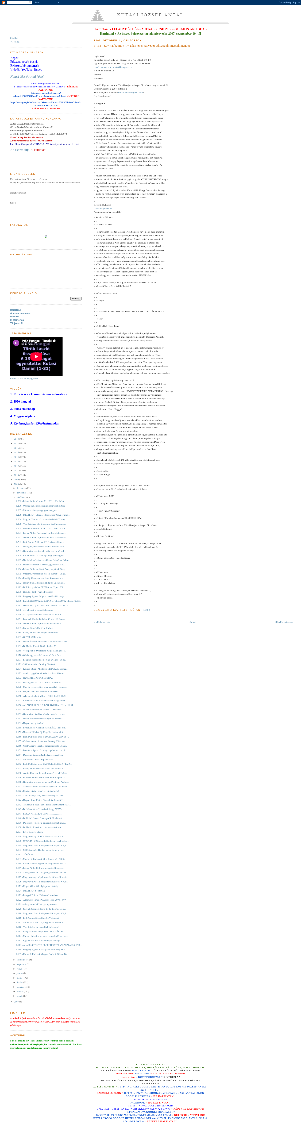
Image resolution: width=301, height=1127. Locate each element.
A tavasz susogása (20, 313)
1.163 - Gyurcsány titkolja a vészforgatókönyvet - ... (40, 714)
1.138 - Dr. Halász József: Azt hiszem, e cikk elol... (39, 827)
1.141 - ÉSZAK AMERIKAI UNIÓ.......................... (38, 813)
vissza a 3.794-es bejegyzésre (24, 378)
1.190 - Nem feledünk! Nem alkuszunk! (34, 591)
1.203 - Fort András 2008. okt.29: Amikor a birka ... (40, 541)
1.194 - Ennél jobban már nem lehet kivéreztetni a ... (40, 578)
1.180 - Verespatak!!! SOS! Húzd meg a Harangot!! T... (41, 650)
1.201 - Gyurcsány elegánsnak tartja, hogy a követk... (41, 551)
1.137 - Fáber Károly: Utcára (29, 831)
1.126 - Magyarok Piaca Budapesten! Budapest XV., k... (42, 881)
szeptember (22, 959)
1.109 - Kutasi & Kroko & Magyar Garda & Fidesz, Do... (42, 954)
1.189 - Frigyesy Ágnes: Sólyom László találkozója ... (41, 596)
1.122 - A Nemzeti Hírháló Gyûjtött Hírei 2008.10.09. (41, 899)
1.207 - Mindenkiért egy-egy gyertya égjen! (36, 510)
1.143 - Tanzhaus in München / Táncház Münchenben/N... (43, 804)
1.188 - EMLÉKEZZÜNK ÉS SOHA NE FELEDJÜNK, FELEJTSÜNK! (48, 600)
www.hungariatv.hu (103, 208)
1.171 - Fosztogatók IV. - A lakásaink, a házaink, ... (40, 682)
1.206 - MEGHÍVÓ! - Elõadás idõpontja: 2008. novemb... (43, 514)
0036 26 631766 (141, 1070)
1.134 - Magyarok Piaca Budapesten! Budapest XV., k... (42, 845)
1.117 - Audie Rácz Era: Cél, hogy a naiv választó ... (40, 922)
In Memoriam (17, 320)
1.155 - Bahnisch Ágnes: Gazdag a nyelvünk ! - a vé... (41, 750)
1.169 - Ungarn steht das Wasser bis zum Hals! (37, 691)
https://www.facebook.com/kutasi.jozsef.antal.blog (164, 1093)
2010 (16, 475)
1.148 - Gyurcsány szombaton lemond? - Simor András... (42, 782)
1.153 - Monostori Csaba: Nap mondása (34, 759)
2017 (16, 443)
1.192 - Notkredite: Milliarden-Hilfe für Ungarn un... (40, 582)
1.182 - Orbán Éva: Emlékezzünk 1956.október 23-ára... (42, 641)
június (20, 973)
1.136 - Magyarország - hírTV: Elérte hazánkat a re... (40, 836)
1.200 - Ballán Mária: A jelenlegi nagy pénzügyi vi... (41, 555)
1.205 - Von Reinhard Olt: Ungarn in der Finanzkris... (41, 523)
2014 (16, 456)
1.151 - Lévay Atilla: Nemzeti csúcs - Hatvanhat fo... (40, 768)
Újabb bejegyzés (102, 621)
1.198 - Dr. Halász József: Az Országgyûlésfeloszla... (40, 564)
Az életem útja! (20, 150)
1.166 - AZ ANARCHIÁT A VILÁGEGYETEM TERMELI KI (44, 705)
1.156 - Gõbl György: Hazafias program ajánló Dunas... (41, 745)
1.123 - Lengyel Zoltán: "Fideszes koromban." (37, 895)
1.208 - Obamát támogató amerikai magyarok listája (40, 505)
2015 (16, 452)
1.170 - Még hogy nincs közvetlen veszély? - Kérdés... (41, 686)
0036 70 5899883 (143, 1074)
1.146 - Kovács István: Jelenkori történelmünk (38, 791)
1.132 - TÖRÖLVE (24, 854)
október (21, 497)
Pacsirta (14, 316)
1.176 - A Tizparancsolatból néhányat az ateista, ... (39, 614)
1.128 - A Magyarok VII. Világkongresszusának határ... (41, 872)
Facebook (137, 1102)
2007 (16, 1001)
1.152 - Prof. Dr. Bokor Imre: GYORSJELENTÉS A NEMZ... (44, 763)
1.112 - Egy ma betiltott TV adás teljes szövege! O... (40, 940)
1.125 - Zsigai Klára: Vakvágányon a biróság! (37, 886)
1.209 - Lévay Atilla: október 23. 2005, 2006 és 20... (40, 501)
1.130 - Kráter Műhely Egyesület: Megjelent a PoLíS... (41, 863)
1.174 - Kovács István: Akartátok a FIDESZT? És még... (42, 668)
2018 (16, 438)
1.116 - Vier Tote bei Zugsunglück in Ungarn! (37, 926)
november (22, 492)
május (20, 977)
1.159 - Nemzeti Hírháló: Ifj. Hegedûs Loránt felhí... (40, 732)
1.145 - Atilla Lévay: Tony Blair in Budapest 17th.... (40, 795)
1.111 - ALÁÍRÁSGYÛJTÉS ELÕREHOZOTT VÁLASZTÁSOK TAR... (49, 945)
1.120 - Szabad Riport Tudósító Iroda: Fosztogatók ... (41, 908)
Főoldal (192, 621)
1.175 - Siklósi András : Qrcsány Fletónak (35, 664)
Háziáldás (15, 309)
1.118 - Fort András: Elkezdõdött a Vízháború (37, 917)
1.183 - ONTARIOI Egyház (28, 637)
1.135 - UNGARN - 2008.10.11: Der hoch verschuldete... (42, 840)
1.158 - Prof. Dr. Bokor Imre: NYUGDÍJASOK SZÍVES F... (42, 736)
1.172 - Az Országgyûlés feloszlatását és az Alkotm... (40, 673)
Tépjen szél (16, 323)
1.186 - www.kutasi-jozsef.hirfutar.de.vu (34, 609)
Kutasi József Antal (150, 15)
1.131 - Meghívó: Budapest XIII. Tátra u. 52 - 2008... (40, 858)
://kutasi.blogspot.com (153, 1100)
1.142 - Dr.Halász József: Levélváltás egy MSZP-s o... (41, 809)
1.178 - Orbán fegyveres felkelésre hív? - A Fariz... (39, 655)
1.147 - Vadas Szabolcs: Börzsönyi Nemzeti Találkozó (41, 786)
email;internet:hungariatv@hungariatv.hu (113, 67)
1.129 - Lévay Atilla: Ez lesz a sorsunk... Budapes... (40, 868)
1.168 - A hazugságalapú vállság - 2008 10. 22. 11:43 (41, 695)
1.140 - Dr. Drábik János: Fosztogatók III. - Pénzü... (40, 818)
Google (132, 1096)
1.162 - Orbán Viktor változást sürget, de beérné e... (40, 718)
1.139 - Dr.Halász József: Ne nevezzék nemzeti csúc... (41, 822)
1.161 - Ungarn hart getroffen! (30, 723)
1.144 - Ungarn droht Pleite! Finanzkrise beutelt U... (40, 800)
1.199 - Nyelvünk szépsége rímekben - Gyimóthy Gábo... (42, 560)
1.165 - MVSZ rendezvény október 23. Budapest (38, 709)
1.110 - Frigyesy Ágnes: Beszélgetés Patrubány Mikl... (41, 949)
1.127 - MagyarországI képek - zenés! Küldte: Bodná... (41, 877)
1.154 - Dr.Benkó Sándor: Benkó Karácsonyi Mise (39, 754)
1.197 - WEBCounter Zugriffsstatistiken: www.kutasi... (41, 537)
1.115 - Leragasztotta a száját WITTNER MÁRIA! (39, 931)
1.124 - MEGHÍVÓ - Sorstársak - (31, 890)
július (20, 968)
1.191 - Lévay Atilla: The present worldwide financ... (40, 532)
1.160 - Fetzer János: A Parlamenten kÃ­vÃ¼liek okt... (41, 727)
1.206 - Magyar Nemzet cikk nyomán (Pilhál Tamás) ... (41, 519)
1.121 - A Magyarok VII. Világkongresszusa (36, 904)
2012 (16, 466)
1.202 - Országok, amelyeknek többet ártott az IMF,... (41, 546)
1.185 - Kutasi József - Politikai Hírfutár (34, 628)
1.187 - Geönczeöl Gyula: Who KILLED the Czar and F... (42, 605)
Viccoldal (15, 41)
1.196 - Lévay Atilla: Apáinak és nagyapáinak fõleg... (41, 569)
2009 (16, 479)
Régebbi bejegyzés (284, 621)
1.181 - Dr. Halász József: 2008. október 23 (36, 646)
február (20, 991)
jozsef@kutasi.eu (151, 1077)
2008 (16, 484)
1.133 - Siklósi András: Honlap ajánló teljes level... (40, 849)
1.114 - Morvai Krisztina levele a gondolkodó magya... (42, 935)
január (20, 995)
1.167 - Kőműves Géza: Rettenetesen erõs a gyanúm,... (41, 700)
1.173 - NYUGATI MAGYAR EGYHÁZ (34, 677)
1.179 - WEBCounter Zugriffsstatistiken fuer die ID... (41, 623)
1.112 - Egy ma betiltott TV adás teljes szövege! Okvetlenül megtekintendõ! (142, 45)
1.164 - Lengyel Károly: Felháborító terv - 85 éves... (40, 618)
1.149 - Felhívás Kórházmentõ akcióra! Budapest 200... (42, 777)
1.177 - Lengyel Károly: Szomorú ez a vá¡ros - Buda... (41, 659)
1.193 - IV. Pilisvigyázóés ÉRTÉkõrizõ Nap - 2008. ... (41, 587)
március (21, 986)
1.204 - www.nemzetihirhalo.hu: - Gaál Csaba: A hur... (41, 528)
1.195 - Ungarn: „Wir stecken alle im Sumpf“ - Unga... (41, 573)
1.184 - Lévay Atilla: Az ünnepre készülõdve (37, 632)
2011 (16, 470)
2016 (16, 447)
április (20, 982)
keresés (144, 1096)
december (21, 488)
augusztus (22, 964)
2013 (16, 461)
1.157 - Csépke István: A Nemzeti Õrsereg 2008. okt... (41, 741)
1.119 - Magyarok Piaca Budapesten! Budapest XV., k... (42, 913)
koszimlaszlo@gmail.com (130, 92)
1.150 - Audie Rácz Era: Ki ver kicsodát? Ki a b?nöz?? (41, 772)
